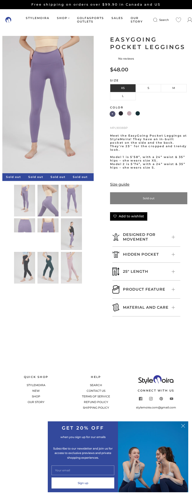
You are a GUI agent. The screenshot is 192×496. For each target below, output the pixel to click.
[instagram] (151, 399)
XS (123, 88)
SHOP (62, 18)
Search (164, 20)
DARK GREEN (137, 113)
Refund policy (96, 402)
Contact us (96, 390)
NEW (36, 390)
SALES (117, 18)
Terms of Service (96, 396)
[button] (11, 105)
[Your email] (83, 470)
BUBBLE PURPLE (112, 114)
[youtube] (171, 399)
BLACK (120, 113)
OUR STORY (137, 19)
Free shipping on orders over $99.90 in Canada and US (96, 4)
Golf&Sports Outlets (90, 19)
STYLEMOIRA (37, 18)
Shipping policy (96, 407)
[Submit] (158, 20)
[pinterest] (161, 399)
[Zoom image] (48, 105)
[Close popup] (183, 426)
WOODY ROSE (129, 113)
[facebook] (140, 399)
